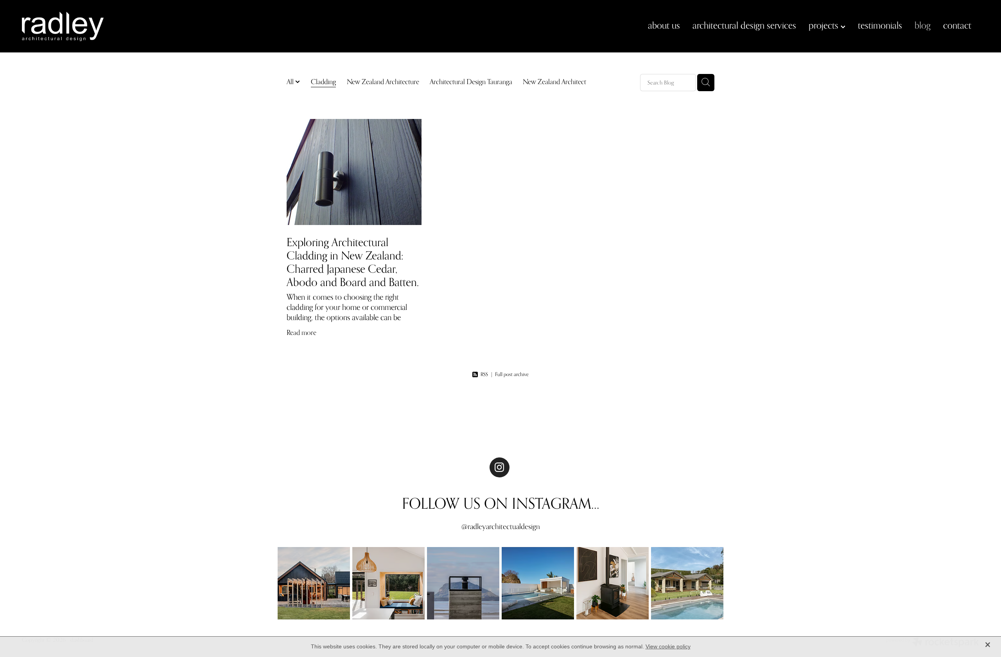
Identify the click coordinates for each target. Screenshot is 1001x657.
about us (664, 25)
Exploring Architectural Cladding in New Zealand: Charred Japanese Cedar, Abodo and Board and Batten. (353, 262)
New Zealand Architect (554, 81)
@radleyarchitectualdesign (500, 526)
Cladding (323, 81)
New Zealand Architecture (383, 81)
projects (825, 25)
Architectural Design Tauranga (471, 81)
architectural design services (744, 25)
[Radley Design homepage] (117, 26)
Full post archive (512, 374)
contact (957, 25)
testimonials (880, 25)
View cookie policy (668, 646)
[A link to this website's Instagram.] (499, 467)
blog (923, 25)
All (291, 81)
